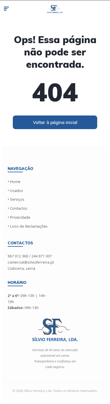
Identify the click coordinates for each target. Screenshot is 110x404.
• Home (14, 181)
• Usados (15, 190)
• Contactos (17, 208)
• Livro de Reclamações (28, 226)
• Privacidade (19, 217)
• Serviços (16, 199)
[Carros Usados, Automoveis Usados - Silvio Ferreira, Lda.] (55, 9)
